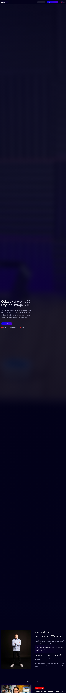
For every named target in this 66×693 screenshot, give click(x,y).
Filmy (23, 2)
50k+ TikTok (24, 327)
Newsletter (42, 2)
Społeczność (28, 2)
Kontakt (34, 2)
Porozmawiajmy (53, 2)
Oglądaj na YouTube (7, 323)
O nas (19, 2)
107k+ (4, 327)
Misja (16, 2)
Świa (4, 2)
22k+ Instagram (13, 327)
